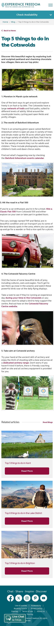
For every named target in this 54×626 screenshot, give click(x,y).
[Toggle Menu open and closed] (50, 5)
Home (6, 22)
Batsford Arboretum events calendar (24, 158)
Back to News (10, 30)
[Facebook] (10, 598)
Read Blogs (48, 422)
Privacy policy (36, 608)
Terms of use (27, 611)
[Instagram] (27, 598)
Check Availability (27, 14)
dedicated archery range (16, 362)
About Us (41, 611)
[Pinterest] (35, 598)
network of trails (16, 108)
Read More (27, 471)
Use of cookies (21, 606)
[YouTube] (43, 598)
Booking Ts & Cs (20, 608)
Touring (30, 614)
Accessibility (36, 606)
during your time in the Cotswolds (23, 297)
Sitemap (14, 611)
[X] (18, 598)
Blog (13, 22)
